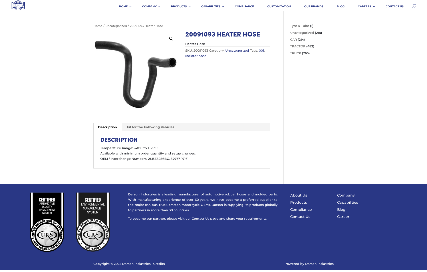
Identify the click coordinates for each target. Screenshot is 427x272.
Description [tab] (107, 127)
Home (123, 6)
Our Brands (313, 6)
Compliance (244, 6)
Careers (364, 6)
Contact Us (395, 6)
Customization (279, 6)
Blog (340, 6)
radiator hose (195, 56)
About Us (298, 195)
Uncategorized (116, 26)
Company (149, 6)
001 (261, 51)
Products (179, 6)
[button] (171, 39)
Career (343, 217)
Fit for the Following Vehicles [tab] (150, 127)
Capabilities (210, 6)
